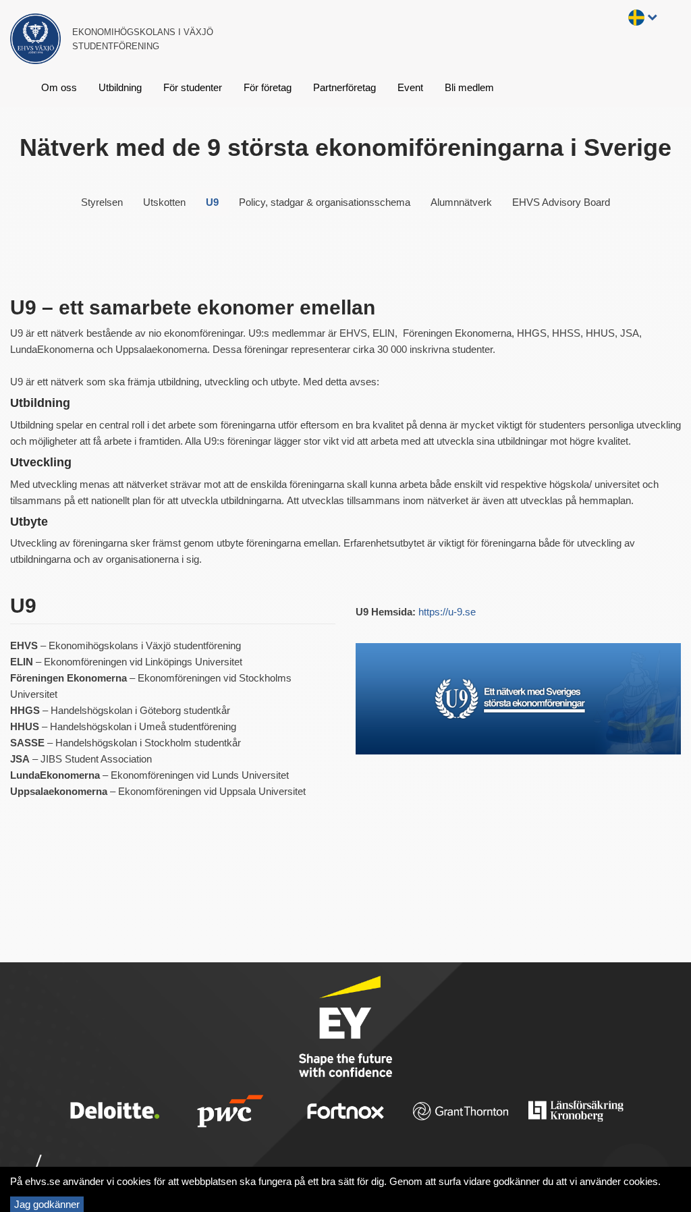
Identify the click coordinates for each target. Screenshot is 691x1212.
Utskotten (164, 202)
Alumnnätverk (461, 202)
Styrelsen (102, 202)
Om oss (59, 87)
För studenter (192, 87)
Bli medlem (469, 87)
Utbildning (120, 87)
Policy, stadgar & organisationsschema (324, 202)
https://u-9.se (447, 611)
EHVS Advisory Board (561, 202)
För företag (268, 87)
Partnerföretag (344, 87)
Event (410, 87)
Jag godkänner (47, 1204)
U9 (212, 202)
